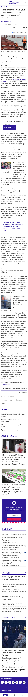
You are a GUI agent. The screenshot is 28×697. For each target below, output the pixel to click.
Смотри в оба (8, 617)
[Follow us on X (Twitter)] (6, 682)
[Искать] (22, 695)
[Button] (7, 28)
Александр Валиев (6, 21)
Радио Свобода (5, 384)
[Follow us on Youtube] (9, 682)
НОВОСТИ (6, 573)
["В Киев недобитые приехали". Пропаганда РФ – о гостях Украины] (14, 634)
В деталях (4, 7)
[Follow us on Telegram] (16, 682)
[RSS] (20, 682)
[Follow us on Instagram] (13, 682)
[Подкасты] (24, 682)
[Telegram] (14, 695)
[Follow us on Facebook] (2, 682)
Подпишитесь (9, 127)
